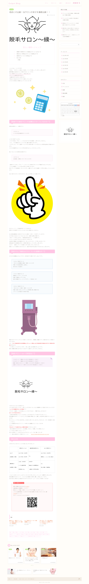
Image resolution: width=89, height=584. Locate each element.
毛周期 (37, 534)
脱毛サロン (18, 536)
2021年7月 (65, 65)
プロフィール (53, 3)
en (14, 532)
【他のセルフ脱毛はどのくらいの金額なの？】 (27, 53)
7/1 (11, 532)
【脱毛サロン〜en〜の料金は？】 (24, 55)
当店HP (60, 3)
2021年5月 (65, 72)
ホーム (46, 3)
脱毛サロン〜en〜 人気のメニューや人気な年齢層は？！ (71, 35)
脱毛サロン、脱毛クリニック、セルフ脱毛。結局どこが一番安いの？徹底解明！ (16, 522)
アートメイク (66, 86)
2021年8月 (65, 62)
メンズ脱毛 (40, 532)
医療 (64, 90)
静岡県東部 (31, 536)
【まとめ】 (18, 57)
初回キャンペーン (13, 534)
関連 (19, 59)
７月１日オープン (37, 536)
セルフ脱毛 (30, 532)
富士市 (23, 534)
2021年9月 (65, 58)
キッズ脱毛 (25, 532)
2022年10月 (66, 55)
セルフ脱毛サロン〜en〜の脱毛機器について (30, 521)
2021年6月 (65, 68)
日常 (33, 534)
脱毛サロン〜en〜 (24, 536)
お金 (64, 83)
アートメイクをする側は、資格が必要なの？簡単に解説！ (71, 14)
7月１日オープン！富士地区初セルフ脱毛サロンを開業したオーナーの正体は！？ (46, 522)
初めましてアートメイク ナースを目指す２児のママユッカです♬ (71, 24)
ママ (35, 532)
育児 (44, 534)
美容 (41, 534)
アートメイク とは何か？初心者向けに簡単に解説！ (71, 19)
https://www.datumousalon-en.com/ (40, 434)
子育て (19, 534)
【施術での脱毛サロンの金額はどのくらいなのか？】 (28, 51)
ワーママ (45, 532)
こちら (27, 486)
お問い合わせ (68, 3)
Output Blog (14, 3)
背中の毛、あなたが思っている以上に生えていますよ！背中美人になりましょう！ (71, 30)
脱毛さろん (12, 536)
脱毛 (48, 534)
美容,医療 (11, 9)
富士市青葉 (28, 534)
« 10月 (62, 115)
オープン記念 (19, 532)
